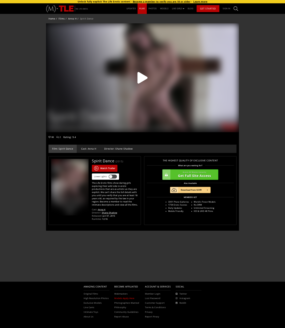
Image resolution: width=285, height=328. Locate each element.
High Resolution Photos (96, 298)
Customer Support (155, 303)
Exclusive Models (93, 303)
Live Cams (89, 307)
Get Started (208, 8)
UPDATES (131, 8)
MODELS (164, 8)
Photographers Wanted (126, 303)
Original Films (91, 293)
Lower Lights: (100, 176)
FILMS (142, 8)
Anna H (72, 18)
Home (51, 18)
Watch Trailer (107, 168)
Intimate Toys (91, 312)
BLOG (190, 8)
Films (62, 18)
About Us (88, 316)
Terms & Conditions (155, 307)
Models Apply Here (124, 298)
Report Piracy (152, 316)
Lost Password (152, 298)
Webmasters (120, 293)
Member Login (152, 293)
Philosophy (120, 307)
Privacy (149, 312)
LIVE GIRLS (177, 8)
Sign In (226, 8)
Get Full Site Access (194, 174)
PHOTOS (152, 8)
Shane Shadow (109, 212)
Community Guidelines (126, 312)
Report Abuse (121, 316)
